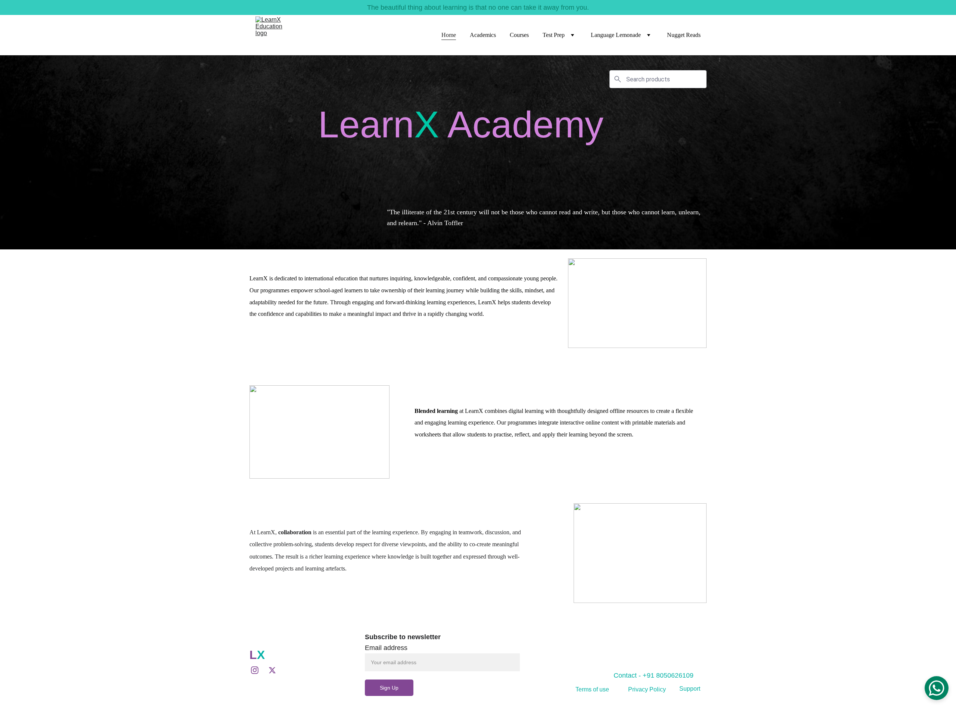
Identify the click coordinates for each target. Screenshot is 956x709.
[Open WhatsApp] (937, 688)
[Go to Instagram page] (258, 670)
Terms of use (592, 689)
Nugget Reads (684, 35)
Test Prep (554, 35)
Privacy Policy (647, 689)
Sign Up (389, 688)
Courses (519, 35)
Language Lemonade (616, 35)
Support (689, 688)
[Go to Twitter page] (272, 670)
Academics (483, 35)
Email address (386, 648)
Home (448, 35)
